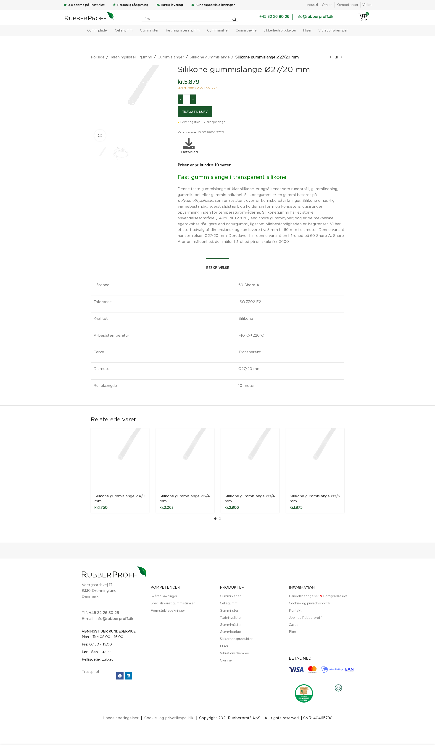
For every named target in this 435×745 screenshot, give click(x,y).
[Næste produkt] (341, 57)
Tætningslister (231, 617)
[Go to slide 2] (220, 518)
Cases (293, 624)
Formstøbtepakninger (168, 610)
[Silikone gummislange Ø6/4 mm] (185, 459)
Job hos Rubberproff (305, 617)
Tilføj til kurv (195, 111)
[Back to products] (336, 57)
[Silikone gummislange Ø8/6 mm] (315, 459)
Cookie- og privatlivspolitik (309, 603)
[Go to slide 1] (215, 518)
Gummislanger (171, 57)
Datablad (189, 152)
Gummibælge (246, 30)
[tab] (217, 265)
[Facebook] (120, 675)
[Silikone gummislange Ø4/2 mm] (120, 459)
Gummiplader (97, 30)
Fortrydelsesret (335, 596)
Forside (98, 57)
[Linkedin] (128, 675)
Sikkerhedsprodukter (280, 30)
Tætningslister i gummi (182, 30)
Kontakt (295, 610)
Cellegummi (124, 30)
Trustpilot (91, 671)
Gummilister (149, 30)
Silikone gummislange (210, 57)
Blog (292, 631)
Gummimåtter (218, 30)
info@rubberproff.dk (114, 618)
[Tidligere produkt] (330, 57)
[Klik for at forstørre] (100, 135)
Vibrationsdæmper (333, 30)
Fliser (307, 30)
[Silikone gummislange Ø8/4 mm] (250, 459)
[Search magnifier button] (234, 19)
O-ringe (226, 660)
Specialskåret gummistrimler (173, 603)
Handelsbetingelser (304, 596)
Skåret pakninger (164, 596)
